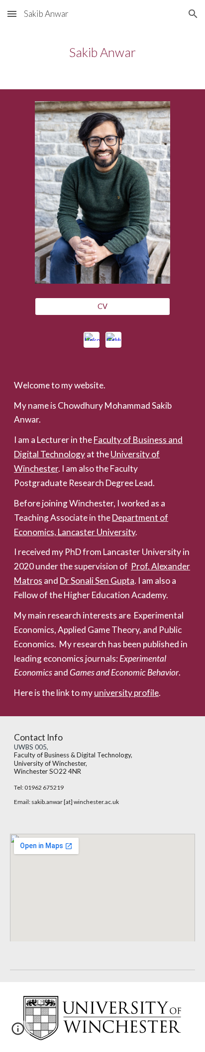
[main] (102, 52)
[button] (12, 13)
